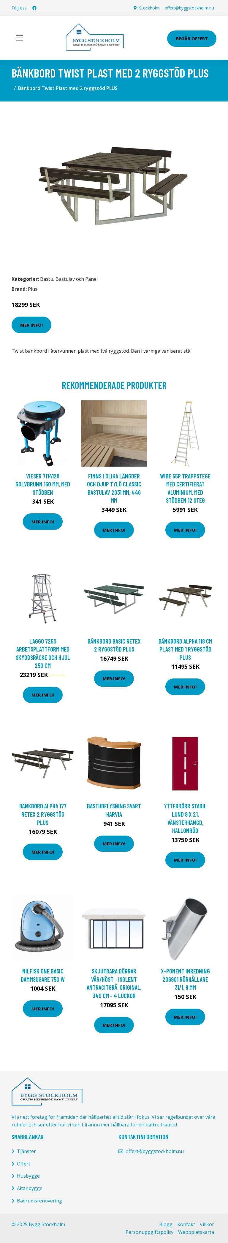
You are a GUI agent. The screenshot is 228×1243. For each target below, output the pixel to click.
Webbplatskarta (196, 1232)
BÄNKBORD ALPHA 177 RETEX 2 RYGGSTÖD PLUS (42, 814)
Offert (23, 1163)
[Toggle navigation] (20, 37)
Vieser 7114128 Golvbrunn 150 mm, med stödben (42, 484)
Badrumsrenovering (39, 1200)
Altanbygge (29, 1188)
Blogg (165, 1224)
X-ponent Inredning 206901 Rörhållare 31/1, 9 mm (185, 979)
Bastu (46, 279)
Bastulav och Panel (77, 279)
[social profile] (34, 8)
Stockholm (149, 8)
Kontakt (186, 1224)
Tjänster (26, 1151)
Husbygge (28, 1176)
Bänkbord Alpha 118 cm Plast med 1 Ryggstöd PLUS (185, 649)
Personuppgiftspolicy (149, 1232)
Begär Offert (192, 38)
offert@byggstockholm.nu (189, 8)
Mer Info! (31, 325)
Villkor (207, 1224)
